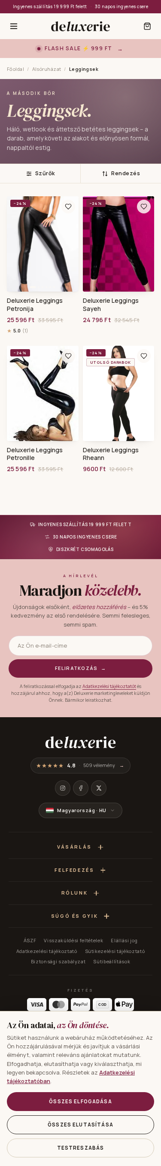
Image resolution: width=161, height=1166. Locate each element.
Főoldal (15, 69)
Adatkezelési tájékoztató (46, 951)
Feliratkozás (80, 668)
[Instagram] (62, 788)
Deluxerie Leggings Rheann (111, 454)
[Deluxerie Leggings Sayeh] (119, 244)
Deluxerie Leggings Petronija (35, 304)
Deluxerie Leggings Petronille (35, 454)
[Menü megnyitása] (13, 26)
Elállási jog (124, 940)
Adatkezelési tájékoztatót (109, 686)
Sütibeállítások (111, 961)
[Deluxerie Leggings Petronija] (43, 244)
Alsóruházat (46, 69)
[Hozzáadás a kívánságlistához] (68, 206)
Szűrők (45, 173)
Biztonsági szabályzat (58, 961)
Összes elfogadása (80, 1101)
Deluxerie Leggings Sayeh (111, 304)
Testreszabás (80, 1148)
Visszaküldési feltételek (73, 940)
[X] (98, 788)
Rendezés (125, 173)
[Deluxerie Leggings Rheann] (119, 393)
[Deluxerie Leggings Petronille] (43, 393)
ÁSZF (30, 940)
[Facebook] (80, 788)
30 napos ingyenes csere (121, 6)
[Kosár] (147, 26)
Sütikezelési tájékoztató (115, 951)
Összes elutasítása (80, 1124)
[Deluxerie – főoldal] (80, 26)
